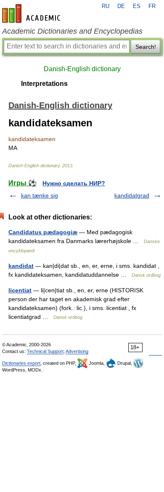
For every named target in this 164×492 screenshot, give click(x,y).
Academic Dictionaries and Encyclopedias (72, 31)
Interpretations (44, 83)
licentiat (20, 290)
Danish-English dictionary (82, 68)
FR (152, 6)
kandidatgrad (131, 195)
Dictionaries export (21, 363)
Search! (145, 46)
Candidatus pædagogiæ (42, 232)
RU (105, 6)
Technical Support (45, 351)
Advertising (77, 351)
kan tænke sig (39, 195)
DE (121, 6)
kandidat (21, 265)
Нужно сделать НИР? (73, 183)
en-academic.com (32, 13)
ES (136, 6)
